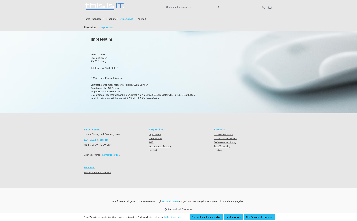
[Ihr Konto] (263, 7)
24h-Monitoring (222, 146)
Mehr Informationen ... (174, 217)
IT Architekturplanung (225, 138)
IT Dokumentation (223, 134)
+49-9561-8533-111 (96, 140)
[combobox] (189, 7)
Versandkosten (170, 201)
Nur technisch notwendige (206, 217)
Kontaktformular (110, 154)
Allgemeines (156, 129)
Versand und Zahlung (160, 146)
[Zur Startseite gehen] (105, 6)
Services (219, 129)
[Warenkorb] (270, 7)
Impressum (155, 134)
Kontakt (153, 150)
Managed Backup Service (97, 172)
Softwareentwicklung (225, 142)
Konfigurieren (233, 217)
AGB (151, 142)
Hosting (218, 150)
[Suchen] (217, 7)
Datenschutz (155, 138)
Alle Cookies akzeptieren (259, 217)
